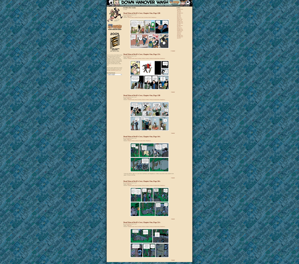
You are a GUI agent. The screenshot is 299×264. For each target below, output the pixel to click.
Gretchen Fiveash (137, 17)
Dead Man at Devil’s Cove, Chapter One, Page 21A (141, 222)
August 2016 (179, 31)
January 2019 (179, 20)
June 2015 (179, 38)
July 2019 (179, 14)
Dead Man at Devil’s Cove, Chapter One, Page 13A (141, 54)
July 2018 (179, 24)
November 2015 (180, 36)
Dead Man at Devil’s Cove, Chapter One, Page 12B (141, 13)
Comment (173, 51)
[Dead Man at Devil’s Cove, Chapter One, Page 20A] (149, 216)
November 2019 (180, 13)
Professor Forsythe (153, 58)
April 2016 (179, 34)
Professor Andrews (145, 58)
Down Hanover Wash (118, 5)
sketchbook (168, 5)
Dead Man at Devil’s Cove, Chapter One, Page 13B (141, 95)
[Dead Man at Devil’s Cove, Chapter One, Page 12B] (149, 48)
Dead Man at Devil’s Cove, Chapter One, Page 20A (141, 181)
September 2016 (180, 30)
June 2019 (179, 15)
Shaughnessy (153, 17)
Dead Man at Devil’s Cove (132, 5)
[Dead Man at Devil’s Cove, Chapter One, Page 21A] (149, 257)
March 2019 (179, 18)
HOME (108, 5)
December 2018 (180, 21)
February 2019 (179, 19)
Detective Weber (131, 17)
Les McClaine (127, 14)
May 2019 (179, 16)
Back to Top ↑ (164, 263)
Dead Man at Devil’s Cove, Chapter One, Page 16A (141, 136)
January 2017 (179, 28)
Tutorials (161, 5)
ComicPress (153, 263)
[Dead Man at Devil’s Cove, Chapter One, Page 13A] (149, 89)
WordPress (147, 263)
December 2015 (180, 35)
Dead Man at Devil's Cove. (116, 70)
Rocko (149, 17)
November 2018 (180, 23)
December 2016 (180, 29)
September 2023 (180, 9)
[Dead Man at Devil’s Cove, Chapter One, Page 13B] (149, 130)
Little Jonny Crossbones (149, 5)
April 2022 (179, 11)
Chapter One (129, 16)
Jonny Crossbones (149, 2)
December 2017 (180, 25)
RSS (160, 263)
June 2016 (179, 33)
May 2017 (179, 26)
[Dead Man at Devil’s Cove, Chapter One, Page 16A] (149, 171)
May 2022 (179, 10)
